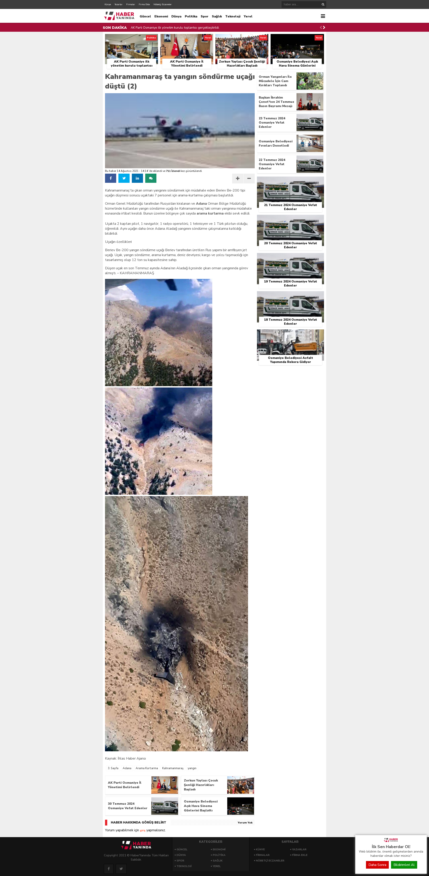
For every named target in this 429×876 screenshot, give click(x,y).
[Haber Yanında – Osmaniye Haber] (391, 841)
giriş (142, 830)
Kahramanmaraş (172, 768)
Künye (108, 4)
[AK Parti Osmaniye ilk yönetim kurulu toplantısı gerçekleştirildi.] (131, 39)
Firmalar (130, 4)
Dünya (176, 16)
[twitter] (124, 178)
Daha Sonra (377, 864)
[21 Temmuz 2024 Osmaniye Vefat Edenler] (290, 182)
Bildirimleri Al (404, 864)
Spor (204, 16)
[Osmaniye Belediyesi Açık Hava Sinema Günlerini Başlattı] (297, 39)
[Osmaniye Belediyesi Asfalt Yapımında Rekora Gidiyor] (290, 334)
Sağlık (217, 16)
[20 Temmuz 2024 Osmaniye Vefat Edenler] (290, 220)
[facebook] (110, 178)
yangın (192, 768)
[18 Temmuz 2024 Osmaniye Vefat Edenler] (290, 296)
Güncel (145, 16)
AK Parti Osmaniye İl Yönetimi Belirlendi (159, 27)
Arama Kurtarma (147, 768)
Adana (127, 768)
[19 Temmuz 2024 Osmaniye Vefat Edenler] (290, 258)
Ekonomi (161, 16)
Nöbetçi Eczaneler (163, 4)
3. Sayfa (113, 768)
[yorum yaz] (150, 178)
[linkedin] (137, 178)
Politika (191, 16)
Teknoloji (232, 16)
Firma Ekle (144, 4)
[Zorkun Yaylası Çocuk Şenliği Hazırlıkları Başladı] (241, 39)
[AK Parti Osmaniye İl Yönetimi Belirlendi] (186, 39)
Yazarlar (118, 4)
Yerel (248, 16)
